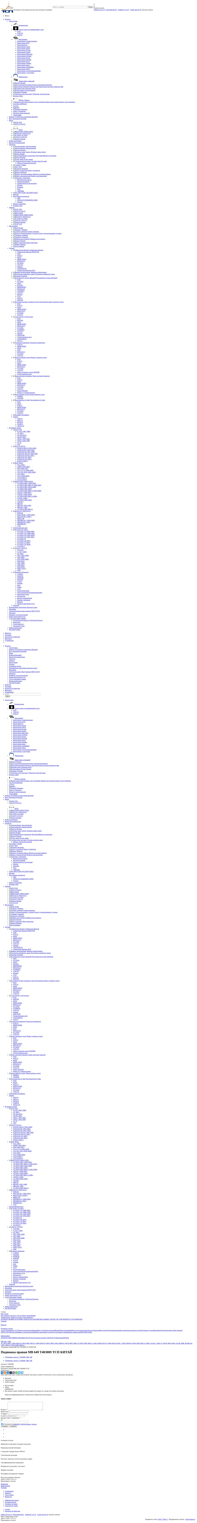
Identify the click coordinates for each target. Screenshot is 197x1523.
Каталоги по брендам (12, 637)
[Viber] (13, 1372)
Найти (7, 696)
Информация (5, 1486)
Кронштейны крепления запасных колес (23, 607)
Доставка (8, 635)
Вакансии (8, 1497)
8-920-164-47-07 (135, 10)
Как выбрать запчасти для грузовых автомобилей (18, 1315)
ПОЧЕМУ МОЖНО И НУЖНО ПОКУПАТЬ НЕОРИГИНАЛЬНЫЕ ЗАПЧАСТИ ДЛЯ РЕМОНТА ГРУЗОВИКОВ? (41, 1319)
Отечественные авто (37, 1338)
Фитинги (12, 613)
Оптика (11, 248)
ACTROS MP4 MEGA (17, 1345)
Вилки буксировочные (17, 143)
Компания (4, 1484)
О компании (9, 640)
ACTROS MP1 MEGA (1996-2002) (32, 1343)
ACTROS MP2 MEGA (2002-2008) (89, 1343)
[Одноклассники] (5, 1372)
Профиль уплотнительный (18, 615)
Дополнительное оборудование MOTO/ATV (24, 611)
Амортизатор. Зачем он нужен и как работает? (17, 1317)
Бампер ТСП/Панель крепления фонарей (23, 117)
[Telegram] (22, 1372)
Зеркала (11, 207)
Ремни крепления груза (17, 617)
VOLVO (53, 1338)
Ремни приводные (15, 628)
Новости (8, 633)
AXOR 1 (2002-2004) (122, 1343)
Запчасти (12, 144)
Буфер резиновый (15, 141)
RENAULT (26, 1338)
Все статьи (4, 1314)
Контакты (8, 639)
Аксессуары (13, 21)
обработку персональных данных (25, 1424)
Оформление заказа (12, 1500)
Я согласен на (20, 1424)
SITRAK (66, 1338)
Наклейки (12, 609)
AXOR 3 (179, 1343)
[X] (10, 1372)
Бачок (11, 120)
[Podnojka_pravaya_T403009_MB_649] (18, 1357)
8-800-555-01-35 (99, 10)
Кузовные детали (15, 428)
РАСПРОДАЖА (14, 629)
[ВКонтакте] (2, 1372)
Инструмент (13, 226)
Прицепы (59, 1338)
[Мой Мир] (8, 1372)
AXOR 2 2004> (155, 1343)
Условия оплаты (10, 1502)
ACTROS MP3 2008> (69, 1343)
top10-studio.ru (190, 1519)
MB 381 (184, 1343)
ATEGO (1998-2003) (108, 1343)
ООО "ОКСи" (163, 1519)
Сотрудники (9, 1495)
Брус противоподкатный (17, 119)
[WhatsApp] (16, 1372)
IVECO (6, 1338)
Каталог (8, 19)
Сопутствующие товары (17, 618)
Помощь (4, 1488)
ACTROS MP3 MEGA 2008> (140, 1343)
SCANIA (47, 1338)
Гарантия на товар (11, 1506)
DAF (2, 1338)
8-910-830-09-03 (111, 10)
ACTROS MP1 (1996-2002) (10, 1343)
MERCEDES (17, 1338)
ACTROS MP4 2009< (168, 1343)
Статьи (7, 1509)
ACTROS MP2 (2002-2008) (53, 1343)
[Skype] (19, 1372)
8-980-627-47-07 (123, 10)
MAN (11, 1338)
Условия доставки (11, 1504)
